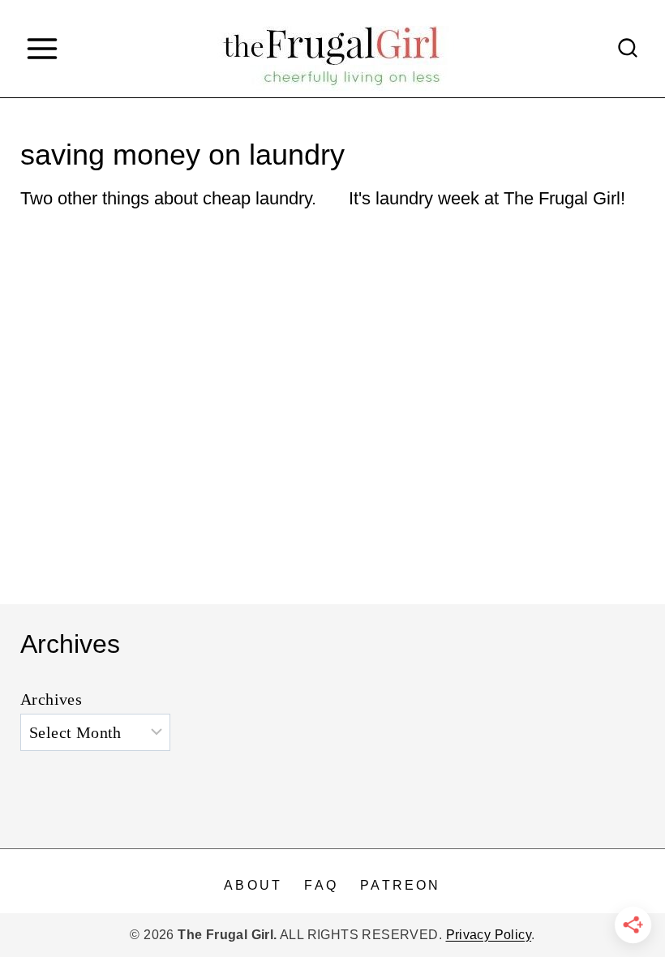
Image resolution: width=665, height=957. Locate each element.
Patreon (400, 885)
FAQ (321, 885)
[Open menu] (41, 48)
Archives (51, 699)
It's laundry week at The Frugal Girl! (487, 198)
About (253, 885)
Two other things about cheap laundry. (168, 198)
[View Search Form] (628, 49)
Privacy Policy (489, 935)
